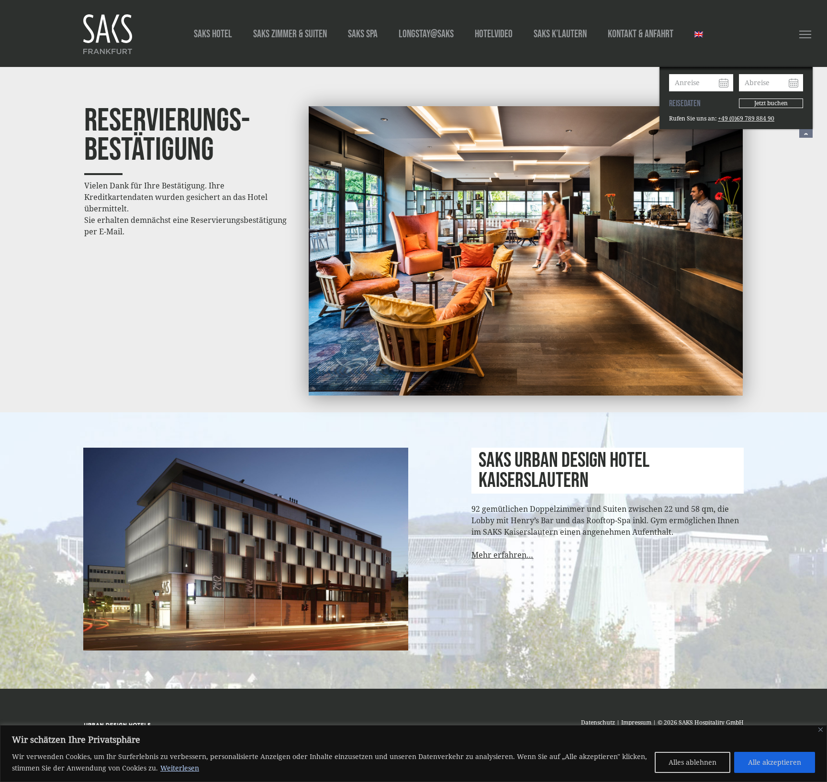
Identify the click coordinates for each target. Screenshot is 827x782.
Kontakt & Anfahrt (640, 34)
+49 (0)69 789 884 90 (746, 118)
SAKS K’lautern (560, 34)
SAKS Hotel (213, 34)
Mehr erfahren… (502, 555)
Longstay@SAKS (426, 34)
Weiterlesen (179, 767)
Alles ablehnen (692, 762)
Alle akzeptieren (774, 762)
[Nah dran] (820, 729)
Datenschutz (598, 722)
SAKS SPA (363, 34)
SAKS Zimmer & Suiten (290, 34)
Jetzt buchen (771, 103)
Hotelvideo (494, 34)
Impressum (636, 722)
